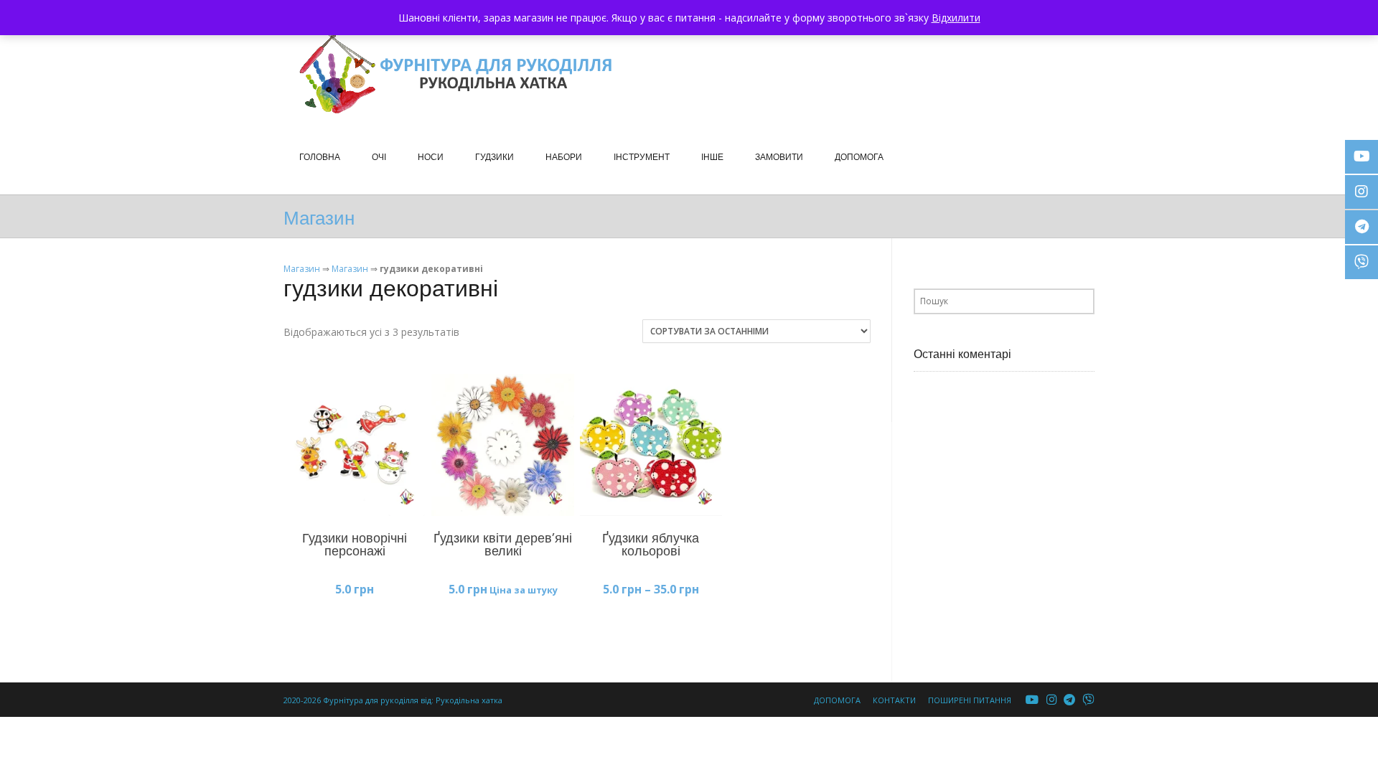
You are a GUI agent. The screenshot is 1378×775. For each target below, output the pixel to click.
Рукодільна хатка (469, 700)
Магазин (301, 269)
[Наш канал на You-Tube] (1032, 700)
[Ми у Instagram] (1051, 700)
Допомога (837, 700)
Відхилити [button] (956, 17)
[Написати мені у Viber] (1088, 700)
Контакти (894, 700)
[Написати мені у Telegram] (1069, 700)
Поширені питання (969, 700)
